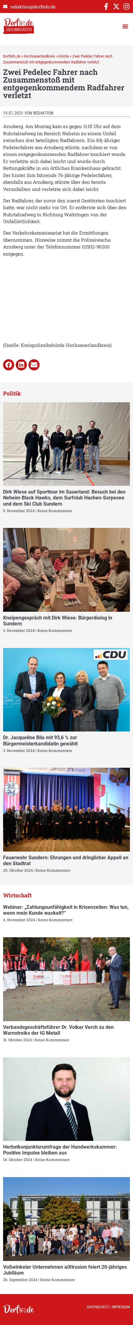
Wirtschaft (17, 895)
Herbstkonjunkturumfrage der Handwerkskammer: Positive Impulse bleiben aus (60, 1150)
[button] (125, 26)
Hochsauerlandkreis (39, 56)
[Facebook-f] (106, 6)
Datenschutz (98, 1307)
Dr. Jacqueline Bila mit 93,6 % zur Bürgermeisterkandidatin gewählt (40, 740)
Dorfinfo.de (11, 56)
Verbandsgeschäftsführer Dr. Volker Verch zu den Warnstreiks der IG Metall (58, 1030)
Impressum (121, 1307)
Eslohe (63, 56)
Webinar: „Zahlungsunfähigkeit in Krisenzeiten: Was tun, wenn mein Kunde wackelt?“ (66, 910)
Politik (12, 393)
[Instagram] (126, 6)
